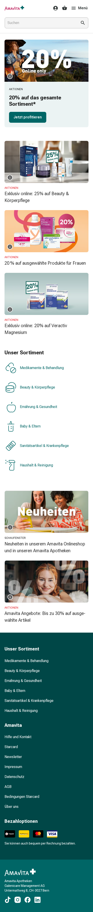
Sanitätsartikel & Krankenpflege (44, 446)
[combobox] (40, 22)
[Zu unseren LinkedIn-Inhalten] (37, 900)
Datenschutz (14, 777)
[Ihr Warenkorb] (64, 8)
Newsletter (13, 757)
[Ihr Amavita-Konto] (54, 8)
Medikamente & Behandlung (42, 368)
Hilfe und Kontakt (18, 737)
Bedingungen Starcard (22, 796)
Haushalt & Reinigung (36, 465)
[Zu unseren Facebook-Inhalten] (27, 900)
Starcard (11, 747)
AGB (8, 787)
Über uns (12, 806)
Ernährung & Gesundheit (38, 407)
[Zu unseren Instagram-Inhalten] (17, 900)
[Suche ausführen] (82, 22)
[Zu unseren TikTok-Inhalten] (8, 900)
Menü (83, 8)
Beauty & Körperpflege (37, 387)
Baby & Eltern (30, 426)
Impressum (13, 767)
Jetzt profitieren (28, 117)
